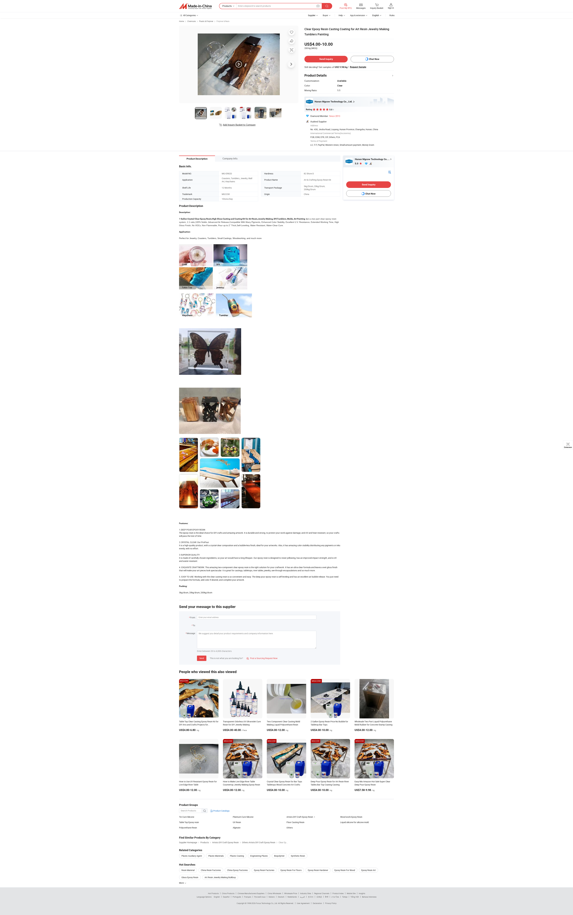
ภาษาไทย (335, 897)
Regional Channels (321, 893)
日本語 (319, 897)
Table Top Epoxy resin (189, 822)
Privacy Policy (330, 903)
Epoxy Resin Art (368, 870)
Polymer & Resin (223, 21)
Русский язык (259, 897)
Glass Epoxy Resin (189, 877)
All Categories (189, 15)
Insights (362, 893)
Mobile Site (351, 893)
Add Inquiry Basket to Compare (239, 124)
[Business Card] (389, 171)
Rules (392, 15)
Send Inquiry (326, 59)
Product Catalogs (221, 810)
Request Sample (358, 67)
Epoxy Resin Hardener (318, 870)
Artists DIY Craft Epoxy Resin (299, 816)
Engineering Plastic (259, 855)
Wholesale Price (290, 893)
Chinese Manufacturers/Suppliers (251, 893)
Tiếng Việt (355, 897)
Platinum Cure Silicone (243, 816)
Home (181, 21)
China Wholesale (274, 893)
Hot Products (213, 893)
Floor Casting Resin (295, 822)
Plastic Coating (237, 855)
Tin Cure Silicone (186, 816)
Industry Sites (305, 893)
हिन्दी (326, 897)
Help (341, 15)
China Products (228, 893)
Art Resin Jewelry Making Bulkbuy (220, 877)
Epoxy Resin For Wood (344, 870)
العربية (302, 897)
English (217, 897)
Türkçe (344, 897)
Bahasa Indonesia (369, 897)
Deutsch (281, 897)
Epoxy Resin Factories (264, 870)
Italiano (272, 897)
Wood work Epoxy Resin (351, 816)
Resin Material (188, 870)
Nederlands (292, 897)
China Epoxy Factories (237, 870)
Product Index (338, 893)
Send (201, 658)
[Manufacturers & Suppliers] (195, 6)
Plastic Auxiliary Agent (191, 855)
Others (289, 827)
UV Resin (237, 822)
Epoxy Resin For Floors (291, 870)
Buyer (325, 15)
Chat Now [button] (374, 59)
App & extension (357, 15)
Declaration (317, 903)
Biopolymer (279, 855)
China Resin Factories (211, 870)
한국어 (310, 897)
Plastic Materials (216, 855)
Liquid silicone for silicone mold (354, 822)
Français (247, 897)
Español (226, 897)
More (181, 882)
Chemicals (191, 21)
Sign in (391, 7)
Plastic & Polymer (206, 21)
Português (237, 897)
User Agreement (303, 903)
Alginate (236, 827)
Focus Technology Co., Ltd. (267, 903)
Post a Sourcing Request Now (262, 658)
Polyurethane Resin (188, 827)
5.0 (357, 163)
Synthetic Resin (298, 855)
